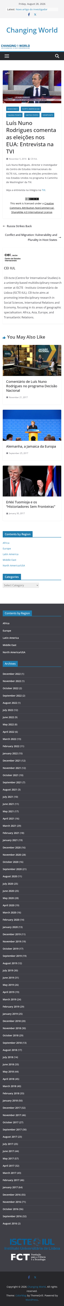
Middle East (9, 559)
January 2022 (10, 753)
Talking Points (14, 115)
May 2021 (8, 811)
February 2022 (11, 746)
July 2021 (8, 796)
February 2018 (11, 1093)
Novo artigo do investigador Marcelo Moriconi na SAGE (31, 11)
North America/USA (31, 109)
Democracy (13, 109)
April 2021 (8, 818)
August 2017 (10, 1136)
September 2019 (12, 955)
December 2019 (12, 934)
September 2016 (12, 1216)
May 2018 (8, 1071)
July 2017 (8, 1144)
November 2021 (12, 768)
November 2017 (12, 1115)
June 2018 (8, 1064)
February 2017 (11, 1180)
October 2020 (10, 862)
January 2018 (10, 1100)
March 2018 (9, 1086)
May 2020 (8, 898)
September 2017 (12, 1129)
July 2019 (8, 970)
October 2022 (10, 688)
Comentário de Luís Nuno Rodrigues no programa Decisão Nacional (31, 386)
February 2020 (11, 919)
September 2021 (12, 782)
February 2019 (11, 1006)
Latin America (10, 554)
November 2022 (12, 681)
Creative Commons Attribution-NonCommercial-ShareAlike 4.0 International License (32, 208)
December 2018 (12, 1021)
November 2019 (12, 941)
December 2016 (12, 1194)
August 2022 (10, 702)
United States (32, 115)
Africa (6, 542)
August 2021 (10, 789)
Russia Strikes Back (19, 226)
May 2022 (8, 724)
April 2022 (8, 731)
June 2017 (8, 1151)
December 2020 (12, 847)
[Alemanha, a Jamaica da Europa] (32, 412)
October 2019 (10, 948)
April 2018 (8, 1079)
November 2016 (12, 1201)
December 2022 (12, 673)
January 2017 (10, 1187)
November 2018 (12, 1028)
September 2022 (12, 695)
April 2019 (8, 992)
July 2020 (8, 883)
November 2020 (12, 854)
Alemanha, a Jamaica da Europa (31, 446)
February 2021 (11, 833)
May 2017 (8, 1158)
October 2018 (10, 1035)
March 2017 (9, 1173)
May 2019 (8, 984)
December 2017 (12, 1107)
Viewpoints (48, 115)
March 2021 (9, 825)
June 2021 (8, 804)
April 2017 (8, 1165)
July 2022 (8, 710)
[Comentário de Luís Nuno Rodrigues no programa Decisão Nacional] (32, 347)
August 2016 (10, 1223)
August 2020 (10, 876)
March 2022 (9, 739)
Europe (7, 548)
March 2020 (9, 912)
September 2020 (12, 869)
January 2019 (10, 1013)
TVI (43, 190)
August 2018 (10, 1050)
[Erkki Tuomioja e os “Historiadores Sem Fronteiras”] (32, 468)
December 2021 (12, 760)
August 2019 (10, 963)
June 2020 (8, 890)
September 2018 (12, 1042)
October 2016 (10, 1209)
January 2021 (10, 840)
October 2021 (10, 775)
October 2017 (10, 1122)
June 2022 (8, 717)
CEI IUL (34, 158)
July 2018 (8, 1057)
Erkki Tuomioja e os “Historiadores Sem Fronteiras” (30, 504)
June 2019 (8, 977)
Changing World (32, 30)
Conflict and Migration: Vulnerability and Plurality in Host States (31, 237)
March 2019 (9, 999)
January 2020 (10, 927)
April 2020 (8, 905)
